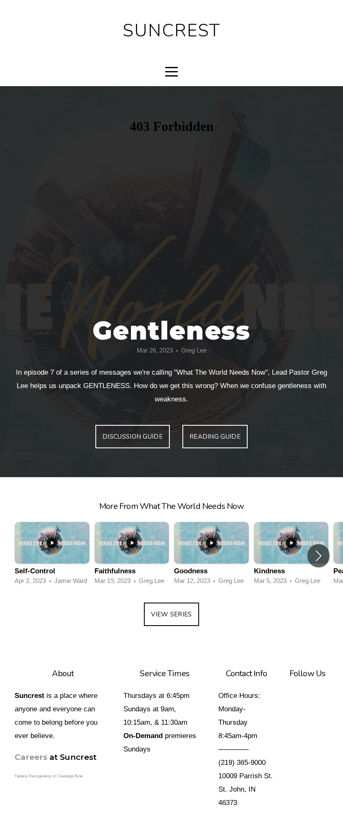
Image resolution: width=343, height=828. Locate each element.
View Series (171, 614)
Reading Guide (215, 436)
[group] (52, 556)
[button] (318, 556)
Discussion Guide (132, 436)
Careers (31, 757)
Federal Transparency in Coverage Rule (48, 776)
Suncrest (172, 31)
